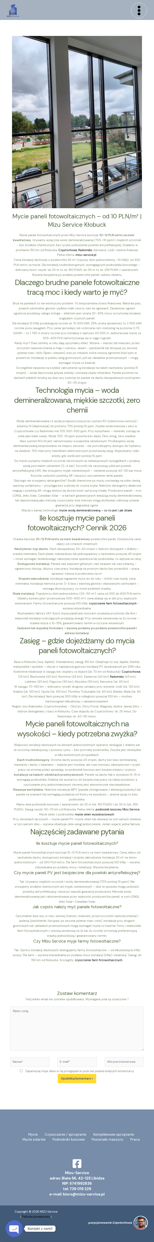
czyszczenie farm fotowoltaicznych (113, 603)
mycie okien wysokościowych (94, 814)
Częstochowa (67, 250)
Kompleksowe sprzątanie (113, 1134)
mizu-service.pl (86, 255)
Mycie (33, 1134)
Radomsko (85, 250)
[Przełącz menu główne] (139, 10)
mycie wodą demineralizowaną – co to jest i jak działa (95, 510)
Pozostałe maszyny (107, 1139)
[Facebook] (77, 1164)
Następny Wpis (137, 975)
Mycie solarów (34, 1139)
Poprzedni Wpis (16, 975)
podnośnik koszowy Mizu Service (118, 809)
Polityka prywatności (36, 1217)
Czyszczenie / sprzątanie (65, 1134)
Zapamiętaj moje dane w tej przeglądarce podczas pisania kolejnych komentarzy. (79, 1071)
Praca (135, 1139)
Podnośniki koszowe (69, 1139)
